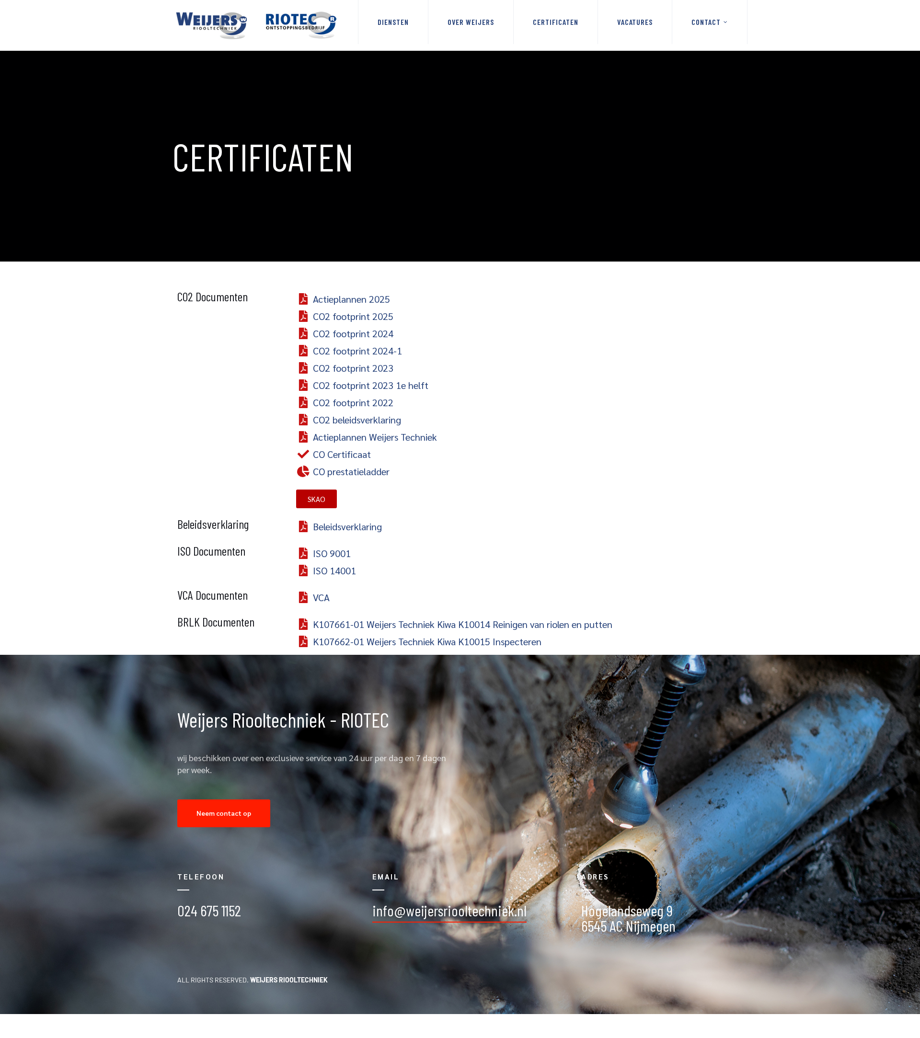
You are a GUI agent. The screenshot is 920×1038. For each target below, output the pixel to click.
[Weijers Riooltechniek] (256, 25)
